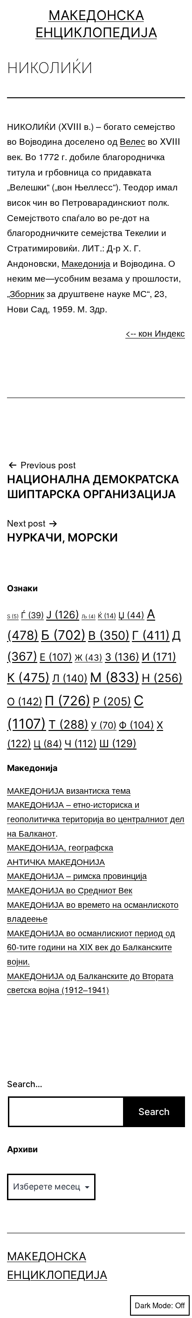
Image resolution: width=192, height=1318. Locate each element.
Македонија (86, 263)
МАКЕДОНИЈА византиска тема (68, 790)
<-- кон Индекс (155, 332)
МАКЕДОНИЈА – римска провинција (77, 875)
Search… (24, 1084)
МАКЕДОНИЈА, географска (60, 847)
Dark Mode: (154, 1305)
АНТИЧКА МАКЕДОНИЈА (56, 861)
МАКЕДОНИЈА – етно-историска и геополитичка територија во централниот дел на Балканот (96, 818)
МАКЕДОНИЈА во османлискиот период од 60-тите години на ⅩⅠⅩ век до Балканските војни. (91, 946)
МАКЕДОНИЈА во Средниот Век (69, 890)
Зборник (27, 293)
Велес (132, 141)
